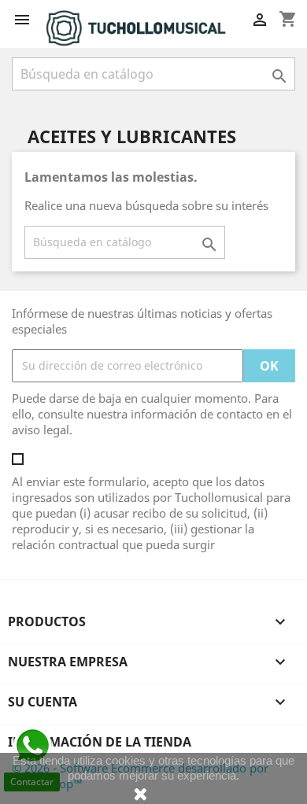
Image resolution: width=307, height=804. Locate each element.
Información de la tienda (99, 742)
